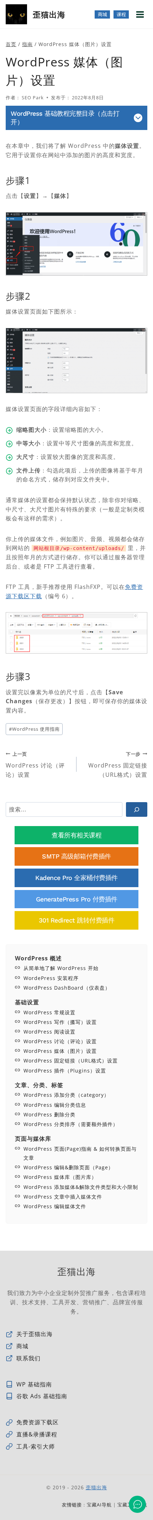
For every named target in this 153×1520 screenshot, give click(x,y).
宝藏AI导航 (99, 1504)
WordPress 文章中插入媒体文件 (62, 1196)
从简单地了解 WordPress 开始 (61, 968)
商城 (102, 14)
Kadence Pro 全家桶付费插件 (76, 877)
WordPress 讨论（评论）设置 (35, 765)
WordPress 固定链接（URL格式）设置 (117, 765)
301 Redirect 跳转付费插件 (77, 920)
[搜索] (136, 809)
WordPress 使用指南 (34, 729)
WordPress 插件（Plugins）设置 (64, 1070)
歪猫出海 (96, 1487)
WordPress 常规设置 (49, 1012)
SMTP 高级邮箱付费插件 (76, 856)
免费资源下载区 (37, 1422)
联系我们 (28, 1358)
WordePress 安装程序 (51, 978)
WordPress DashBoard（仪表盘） (66, 987)
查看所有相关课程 (76, 835)
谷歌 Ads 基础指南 (41, 1396)
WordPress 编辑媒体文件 (54, 1206)
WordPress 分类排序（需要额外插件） (70, 1124)
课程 (121, 14)
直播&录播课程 (36, 1434)
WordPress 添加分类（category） (66, 1094)
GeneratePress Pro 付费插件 (76, 899)
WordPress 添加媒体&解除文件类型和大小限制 (80, 1187)
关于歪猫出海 (34, 1334)
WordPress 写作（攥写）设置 (60, 1022)
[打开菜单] (139, 14)
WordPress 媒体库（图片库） (60, 1177)
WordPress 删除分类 (49, 1114)
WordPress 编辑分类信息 (54, 1104)
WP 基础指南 (34, 1384)
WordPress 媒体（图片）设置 (60, 1051)
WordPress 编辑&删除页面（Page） (68, 1167)
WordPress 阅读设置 (49, 1031)
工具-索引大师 (35, 1446)
